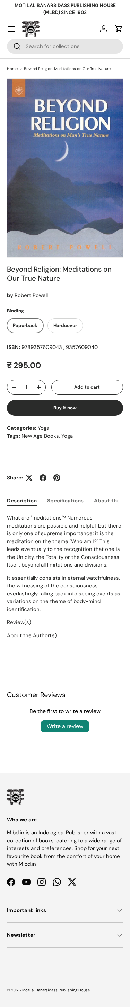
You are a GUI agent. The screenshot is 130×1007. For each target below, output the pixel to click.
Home (12, 68)
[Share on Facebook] (43, 478)
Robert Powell (31, 295)
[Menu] (11, 29)
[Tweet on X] (29, 478)
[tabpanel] (65, 576)
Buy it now (65, 408)
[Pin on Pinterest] (57, 478)
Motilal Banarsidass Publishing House (56, 990)
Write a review (65, 726)
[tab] (22, 500)
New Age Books (40, 435)
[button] (119, 29)
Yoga (43, 427)
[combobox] (65, 46)
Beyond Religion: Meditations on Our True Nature (67, 68)
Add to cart (87, 387)
